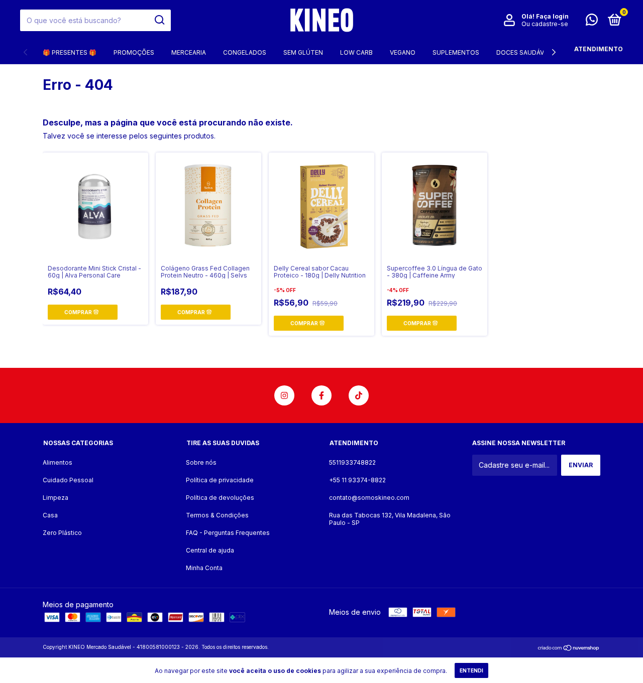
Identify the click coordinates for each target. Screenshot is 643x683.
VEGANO (402, 52)
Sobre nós (201, 462)
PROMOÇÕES (134, 52)
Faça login (552, 16)
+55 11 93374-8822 (357, 480)
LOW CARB (356, 52)
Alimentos (57, 462)
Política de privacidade (220, 480)
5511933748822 (352, 462)
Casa (50, 515)
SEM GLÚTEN (303, 52)
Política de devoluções (220, 497)
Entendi (471, 670)
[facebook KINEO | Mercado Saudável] (321, 395)
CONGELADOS (244, 52)
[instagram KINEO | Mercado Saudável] (284, 395)
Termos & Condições (217, 515)
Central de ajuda (210, 550)
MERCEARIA (188, 52)
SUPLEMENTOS (456, 52)
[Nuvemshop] (569, 648)
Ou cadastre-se (544, 24)
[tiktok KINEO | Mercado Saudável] (359, 395)
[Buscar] (159, 20)
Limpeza (55, 497)
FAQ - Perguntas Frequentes (228, 532)
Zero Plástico (62, 532)
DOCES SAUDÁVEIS (524, 52)
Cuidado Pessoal (68, 480)
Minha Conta (204, 568)
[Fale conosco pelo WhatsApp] (592, 22)
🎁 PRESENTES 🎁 (69, 52)
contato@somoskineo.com (369, 497)
